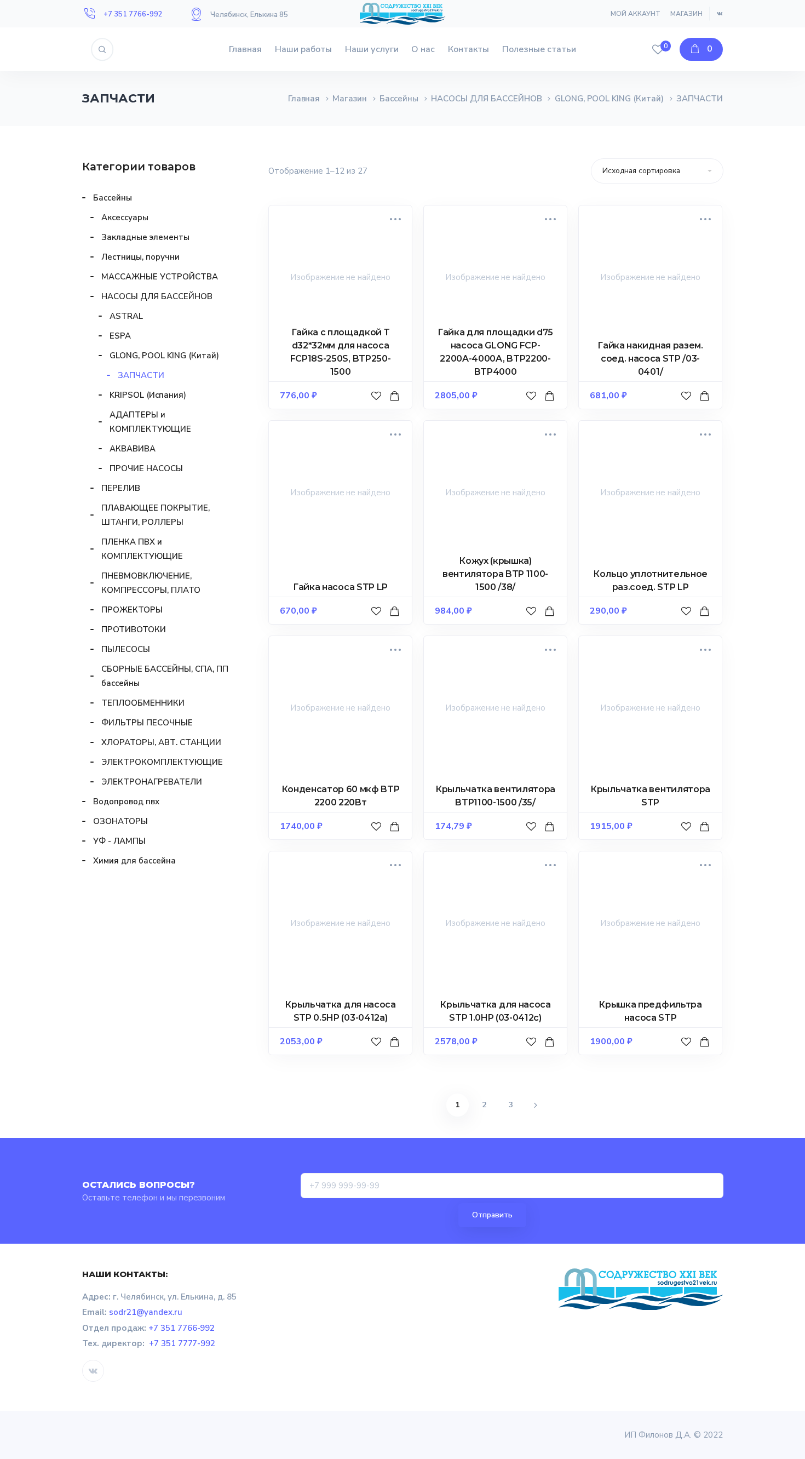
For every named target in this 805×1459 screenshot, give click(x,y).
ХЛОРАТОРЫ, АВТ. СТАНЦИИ (161, 742)
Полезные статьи (539, 49)
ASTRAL (126, 316)
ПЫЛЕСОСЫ (125, 649)
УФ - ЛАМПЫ (119, 841)
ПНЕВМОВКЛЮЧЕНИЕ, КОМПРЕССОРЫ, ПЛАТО (150, 583)
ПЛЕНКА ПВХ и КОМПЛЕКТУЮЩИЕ (142, 549)
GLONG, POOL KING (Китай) (609, 98)
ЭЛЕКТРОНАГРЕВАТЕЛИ (151, 781)
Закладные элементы (145, 237)
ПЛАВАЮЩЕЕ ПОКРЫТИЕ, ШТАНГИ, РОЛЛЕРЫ (155, 515)
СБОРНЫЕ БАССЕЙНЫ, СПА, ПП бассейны (164, 676)
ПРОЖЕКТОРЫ (132, 609)
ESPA (120, 335)
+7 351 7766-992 (133, 14)
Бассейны (399, 98)
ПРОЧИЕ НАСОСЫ (146, 468)
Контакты (468, 49)
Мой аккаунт (635, 13)
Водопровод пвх (126, 801)
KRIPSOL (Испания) (148, 395)
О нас (423, 49)
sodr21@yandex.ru (145, 1312)
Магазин (686, 13)
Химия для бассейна (134, 860)
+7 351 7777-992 (182, 1343)
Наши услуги (372, 49)
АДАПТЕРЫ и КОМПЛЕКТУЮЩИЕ (150, 421)
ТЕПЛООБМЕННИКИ (143, 702)
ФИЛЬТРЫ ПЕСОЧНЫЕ (147, 722)
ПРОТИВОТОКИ (133, 629)
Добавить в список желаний (377, 406)
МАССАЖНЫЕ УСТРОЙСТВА (159, 276)
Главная (245, 49)
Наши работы (303, 49)
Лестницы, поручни (140, 256)
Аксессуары (124, 217)
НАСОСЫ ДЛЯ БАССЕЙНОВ (486, 98)
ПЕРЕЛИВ (120, 488)
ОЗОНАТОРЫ (120, 821)
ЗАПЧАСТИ (141, 375)
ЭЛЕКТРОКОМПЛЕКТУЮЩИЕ (162, 762)
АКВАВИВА (133, 448)
